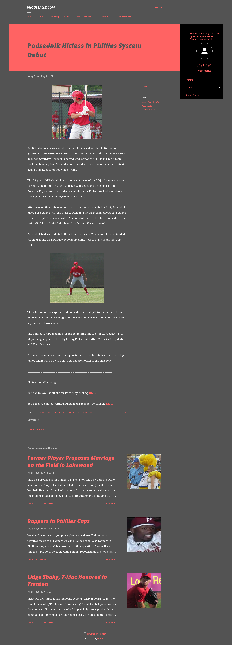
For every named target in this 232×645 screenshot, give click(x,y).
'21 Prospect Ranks (60, 16)
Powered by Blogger (96, 633)
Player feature (148, 106)
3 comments (42, 559)
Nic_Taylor (100, 639)
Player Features (84, 16)
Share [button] (144, 86)
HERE (92, 393)
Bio (41, 16)
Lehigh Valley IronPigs (151, 102)
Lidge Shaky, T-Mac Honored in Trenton (67, 580)
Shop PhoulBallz (123, 16)
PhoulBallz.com (41, 7)
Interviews (103, 16)
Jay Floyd (204, 64)
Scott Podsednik (148, 109)
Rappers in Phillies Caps (58, 521)
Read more (111, 503)
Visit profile (204, 71)
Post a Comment (36, 429)
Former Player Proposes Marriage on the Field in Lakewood (71, 461)
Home (29, 16)
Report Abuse (192, 95)
